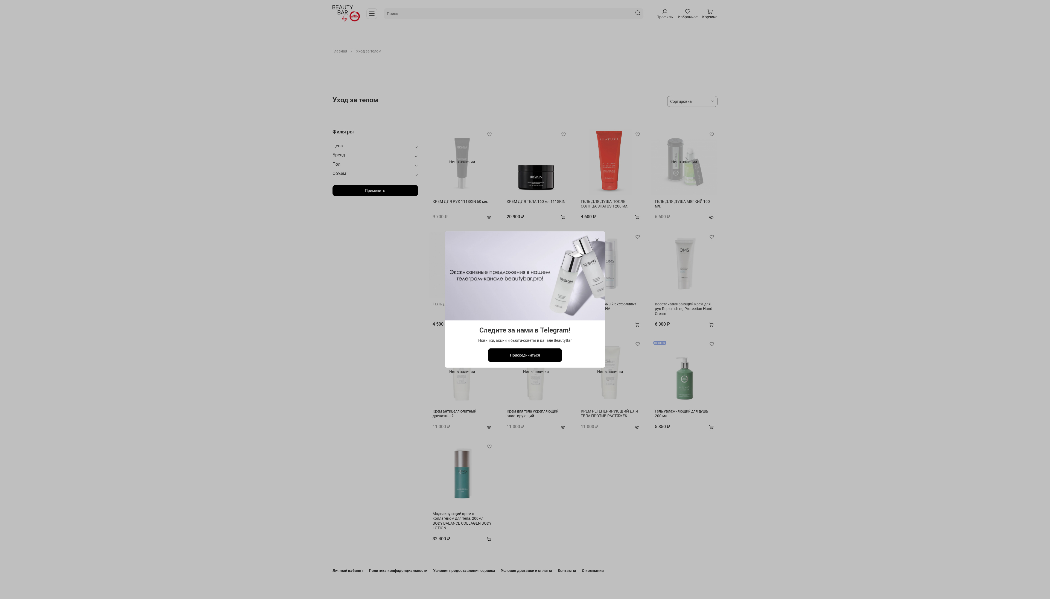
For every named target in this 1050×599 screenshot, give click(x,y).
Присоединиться (525, 355)
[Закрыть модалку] (597, 240)
